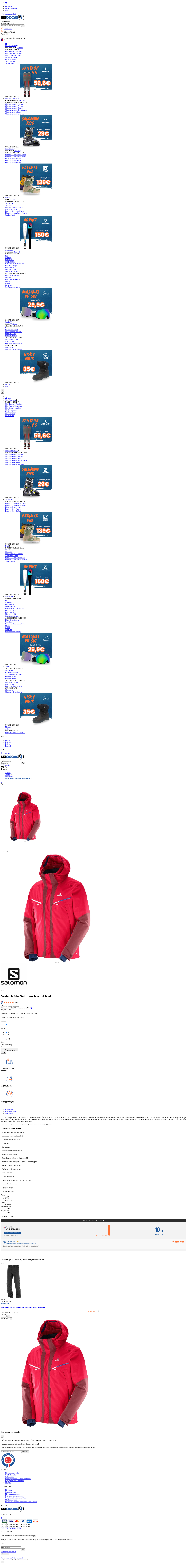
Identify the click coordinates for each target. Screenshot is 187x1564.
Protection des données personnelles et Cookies (21, 1502)
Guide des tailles (10, 1475)
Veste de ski (9, 328)
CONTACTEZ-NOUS (17, 733)
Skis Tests (8, 205)
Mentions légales (11, 8)
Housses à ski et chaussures (14, 264)
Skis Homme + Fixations (13, 52)
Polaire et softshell (11, 330)
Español (8, 746)
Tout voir (20, 48)
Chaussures (9, 347)
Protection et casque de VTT (15, 279)
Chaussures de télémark (13, 112)
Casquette (8, 285)
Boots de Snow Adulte (13, 160)
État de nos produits (12, 1473)
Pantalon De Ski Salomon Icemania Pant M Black (23, 1307)
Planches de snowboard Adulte (15, 157)
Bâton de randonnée (12, 275)
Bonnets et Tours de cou (13, 343)
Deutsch (8, 742)
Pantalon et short (11, 336)
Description (9, 1110)
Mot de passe (5, 1547)
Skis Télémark (10, 61)
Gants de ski (9, 341)
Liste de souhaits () (9, 14)
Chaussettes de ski (11, 339)
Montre (7, 281)
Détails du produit (11, 1112)
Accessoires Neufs (11, 209)
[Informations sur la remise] (31, 1008)
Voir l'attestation (12, 1233)
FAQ (7, 733)
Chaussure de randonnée (13, 349)
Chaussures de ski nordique (14, 114)
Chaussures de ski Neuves (14, 207)
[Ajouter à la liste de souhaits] (3, 1052)
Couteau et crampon (12, 271)
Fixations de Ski (10, 59)
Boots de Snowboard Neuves (15, 211)
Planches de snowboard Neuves (16, 213)
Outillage (8, 258)
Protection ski (10, 267)
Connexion (6, 753)
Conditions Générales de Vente (15, 1498)
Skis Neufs (9, 203)
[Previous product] (1, 782)
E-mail (3, 1543)
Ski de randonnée (11, 57)
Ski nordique (9, 63)
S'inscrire (25, 1451)
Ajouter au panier (11, 1050)
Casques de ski (10, 262)
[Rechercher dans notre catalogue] (22, 25)
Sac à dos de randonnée (13, 287)
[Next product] (2, 782)
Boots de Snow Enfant (13, 162)
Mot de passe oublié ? (8, 1552)
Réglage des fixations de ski (14, 1481)
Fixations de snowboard (13, 159)
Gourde (7, 283)
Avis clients (9, 1113)
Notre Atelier (9, 1477)
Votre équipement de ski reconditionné (18, 1479)
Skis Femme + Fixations (13, 53)
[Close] (2, 392)
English (7, 740)
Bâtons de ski (9, 260)
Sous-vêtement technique (13, 332)
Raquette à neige (11, 265)
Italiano (7, 744)
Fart (6, 256)
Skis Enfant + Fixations (13, 55)
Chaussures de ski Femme (14, 106)
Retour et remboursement (13, 1496)
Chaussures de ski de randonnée (16, 110)
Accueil (7, 10)
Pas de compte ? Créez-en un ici (12, 1558)
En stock (4, 1216)
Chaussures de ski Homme (14, 104)
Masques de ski (10, 269)
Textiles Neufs (10, 215)
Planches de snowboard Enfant (15, 155)
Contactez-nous (10, 1492)
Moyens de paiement (12, 1494)
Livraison (8, 6)
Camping (8, 277)
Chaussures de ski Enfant (13, 108)
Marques (8, 1483)
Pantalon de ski (10, 334)
